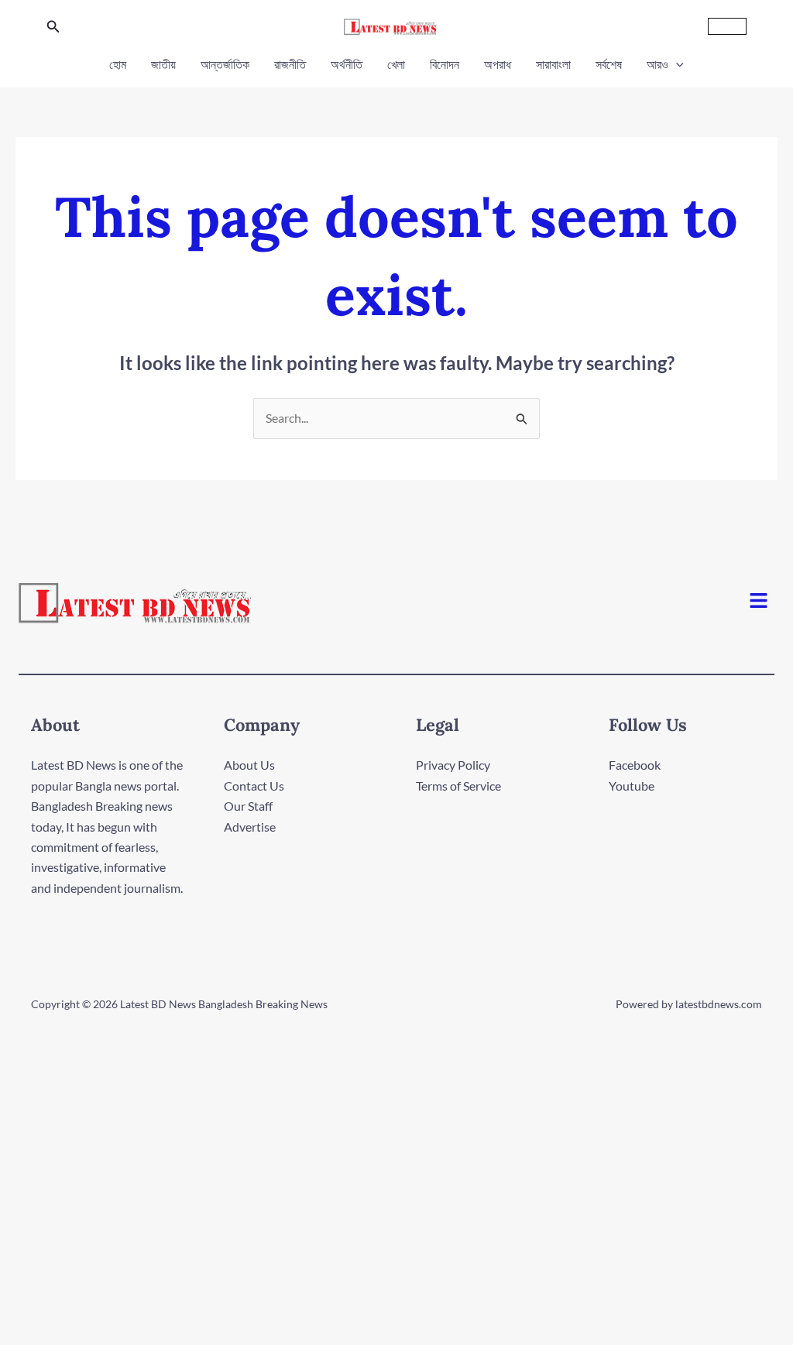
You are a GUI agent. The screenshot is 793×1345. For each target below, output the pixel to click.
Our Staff (248, 805)
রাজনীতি (290, 64)
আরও (657, 64)
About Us (249, 764)
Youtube (631, 785)
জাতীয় (163, 64)
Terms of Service (458, 785)
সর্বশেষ (609, 64)
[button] (53, 26)
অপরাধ (497, 64)
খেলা (396, 64)
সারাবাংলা (553, 64)
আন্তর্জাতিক (225, 64)
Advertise (250, 826)
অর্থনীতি (346, 64)
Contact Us (254, 785)
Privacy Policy (453, 764)
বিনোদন (444, 64)
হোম (117, 64)
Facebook (635, 764)
